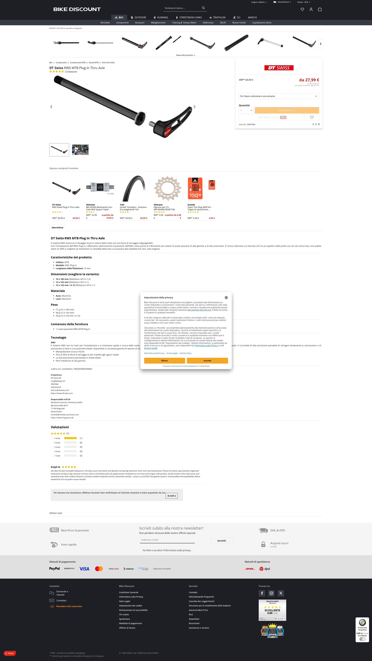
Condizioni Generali (128, 592)
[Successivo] (320, 44)
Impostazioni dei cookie (130, 605)
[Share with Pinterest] (318, 124)
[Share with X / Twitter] (315, 124)
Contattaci (61, 600)
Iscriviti (221, 540)
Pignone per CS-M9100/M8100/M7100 (164, 207)
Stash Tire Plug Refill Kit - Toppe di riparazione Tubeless (200, 207)
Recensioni (194, 623)
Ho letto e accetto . (167, 550)
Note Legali (124, 601)
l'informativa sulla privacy (177, 550)
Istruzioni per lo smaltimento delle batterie (210, 605)
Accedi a (172, 495)
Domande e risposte (62, 593)
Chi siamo (124, 614)
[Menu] (367, 619)
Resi (191, 614)
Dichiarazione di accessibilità (133, 610)
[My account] (311, 9)
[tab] (57, 227)
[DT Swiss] (279, 67)
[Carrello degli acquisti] (319, 9)
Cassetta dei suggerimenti (201, 601)
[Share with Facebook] (312, 124)
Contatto (193, 592)
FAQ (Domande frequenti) (201, 596)
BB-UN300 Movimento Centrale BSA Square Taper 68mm (99, 207)
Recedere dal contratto (69, 606)
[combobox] (181, 8)
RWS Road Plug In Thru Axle (65, 206)
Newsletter (194, 619)
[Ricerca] (203, 8)
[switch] (362, 639)
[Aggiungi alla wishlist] (311, 117)
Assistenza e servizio (199, 627)
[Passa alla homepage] (77, 9)
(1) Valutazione (71, 71)
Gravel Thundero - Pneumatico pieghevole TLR (133, 207)
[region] (186, 42)
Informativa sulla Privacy (131, 596)
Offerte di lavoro (127, 627)
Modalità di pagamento (130, 623)
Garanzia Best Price (198, 610)
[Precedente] (51, 106)
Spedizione (124, 619)
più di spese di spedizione (307, 85)
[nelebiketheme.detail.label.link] (66, 42)
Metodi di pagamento (62, 561)
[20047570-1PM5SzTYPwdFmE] (123, 107)
